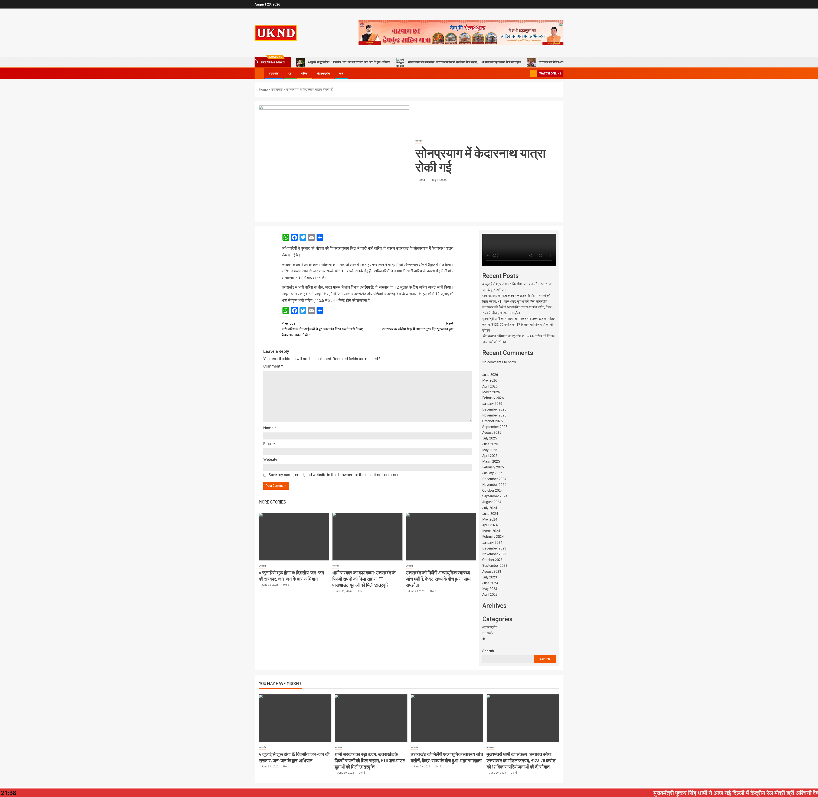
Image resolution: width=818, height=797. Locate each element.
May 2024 (489, 519)
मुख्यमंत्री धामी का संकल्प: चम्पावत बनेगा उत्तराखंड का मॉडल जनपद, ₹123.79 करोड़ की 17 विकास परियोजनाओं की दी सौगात (518, 324)
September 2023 (494, 566)
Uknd (422, 180)
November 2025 (494, 415)
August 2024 (491, 502)
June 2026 (490, 375)
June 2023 (490, 583)
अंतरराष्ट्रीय (323, 73)
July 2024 (489, 508)
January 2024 (492, 543)
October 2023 (492, 560)
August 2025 (491, 433)
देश (289, 73)
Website (270, 459)
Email (269, 443)
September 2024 (494, 496)
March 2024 (491, 531)
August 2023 (491, 571)
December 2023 (494, 548)
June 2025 (490, 444)
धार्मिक (304, 73)
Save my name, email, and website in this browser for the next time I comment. (335, 474)
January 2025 (492, 473)
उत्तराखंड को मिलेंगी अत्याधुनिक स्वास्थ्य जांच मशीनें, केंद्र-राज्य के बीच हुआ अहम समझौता (438, 579)
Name (269, 428)
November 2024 (494, 485)
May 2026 (489, 380)
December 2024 (494, 479)
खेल (341, 73)
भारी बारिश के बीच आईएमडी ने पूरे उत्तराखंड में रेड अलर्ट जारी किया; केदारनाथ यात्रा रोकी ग (322, 329)
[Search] (526, 73)
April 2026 (490, 386)
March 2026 (491, 392)
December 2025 (494, 409)
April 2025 (490, 456)
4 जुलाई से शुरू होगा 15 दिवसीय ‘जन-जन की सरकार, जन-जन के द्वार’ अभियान (349, 62)
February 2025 (493, 467)
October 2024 (492, 490)
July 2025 (489, 438)
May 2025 (489, 450)
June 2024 (490, 514)
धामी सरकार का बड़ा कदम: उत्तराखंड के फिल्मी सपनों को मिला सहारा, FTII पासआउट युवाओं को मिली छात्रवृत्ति (464, 62)
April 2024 (490, 525)
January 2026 (492, 404)
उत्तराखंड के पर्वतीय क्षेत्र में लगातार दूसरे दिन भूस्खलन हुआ (417, 326)
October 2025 (492, 421)
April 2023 (490, 594)
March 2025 (491, 461)
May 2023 (489, 589)
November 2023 (494, 554)
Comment (273, 366)
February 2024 (493, 537)
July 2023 (489, 577)
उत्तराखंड (274, 73)
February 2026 (493, 398)
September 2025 (494, 427)
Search (488, 651)
